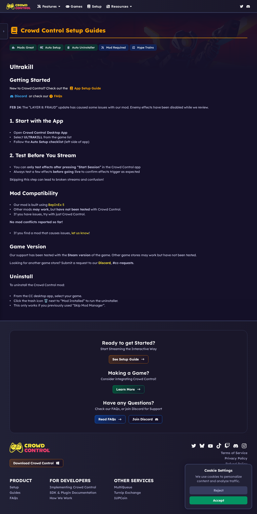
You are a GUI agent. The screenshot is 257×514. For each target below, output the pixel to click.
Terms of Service (234, 453)
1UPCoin (120, 498)
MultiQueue (123, 487)
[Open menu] (4, 31)
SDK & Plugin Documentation (73, 493)
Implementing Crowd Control (73, 487)
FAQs (14, 498)
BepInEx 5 (56, 205)
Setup (14, 487)
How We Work (61, 498)
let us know (80, 233)
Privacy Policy (236, 458)
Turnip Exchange (127, 493)
